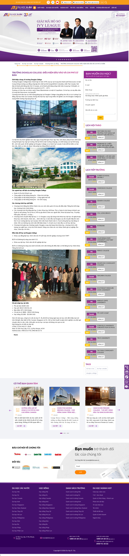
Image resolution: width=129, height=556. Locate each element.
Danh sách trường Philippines (76, 518)
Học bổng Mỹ (43, 492)
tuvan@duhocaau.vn (92, 460)
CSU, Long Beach (103, 213)
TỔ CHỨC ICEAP (103, 313)
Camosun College (104, 188)
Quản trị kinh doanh (99, 514)
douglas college (91, 373)
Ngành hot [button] (64, 7)
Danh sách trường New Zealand (76, 508)
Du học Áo (15, 524)
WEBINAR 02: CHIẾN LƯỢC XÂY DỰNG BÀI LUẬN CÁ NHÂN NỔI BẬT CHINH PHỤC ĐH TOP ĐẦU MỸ (106, 147)
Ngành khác (97, 518)
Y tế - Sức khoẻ (98, 495)
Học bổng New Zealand (47, 508)
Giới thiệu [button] (40, 7)
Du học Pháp (16, 527)
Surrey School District (103, 176)
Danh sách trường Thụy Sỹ (75, 511)
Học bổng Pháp (44, 527)
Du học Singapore (18, 505)
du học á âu (90, 368)
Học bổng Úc (43, 495)
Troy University (103, 338)
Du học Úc (15, 495)
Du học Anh (16, 501)
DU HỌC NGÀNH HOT (102, 488)
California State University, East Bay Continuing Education (105, 240)
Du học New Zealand (19, 508)
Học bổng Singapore (45, 505)
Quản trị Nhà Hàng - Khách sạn (103, 498)
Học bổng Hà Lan (44, 514)
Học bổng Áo (43, 524)
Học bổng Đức (44, 521)
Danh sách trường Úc (73, 495)
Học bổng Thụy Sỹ (45, 511)
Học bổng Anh (43, 501)
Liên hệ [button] (114, 7)
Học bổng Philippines (46, 518)
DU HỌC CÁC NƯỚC (21, 488)
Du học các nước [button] (52, 7)
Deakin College (103, 200)
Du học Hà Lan (17, 514)
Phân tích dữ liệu (98, 501)
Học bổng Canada (45, 498)
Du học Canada (17, 498)
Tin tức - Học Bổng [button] (76, 7)
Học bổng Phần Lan (45, 531)
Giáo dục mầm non (99, 492)
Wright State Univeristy (102, 301)
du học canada (102, 368)
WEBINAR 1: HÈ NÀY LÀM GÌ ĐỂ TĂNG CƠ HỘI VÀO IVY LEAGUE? (106, 158)
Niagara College (104, 275)
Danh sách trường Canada (74, 498)
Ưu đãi (92, 7)
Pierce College (103, 250)
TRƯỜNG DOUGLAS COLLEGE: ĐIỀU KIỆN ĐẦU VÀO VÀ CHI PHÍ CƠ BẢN (83, 63)
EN (102, 2)
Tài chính (96, 508)
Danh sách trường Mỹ (73, 492)
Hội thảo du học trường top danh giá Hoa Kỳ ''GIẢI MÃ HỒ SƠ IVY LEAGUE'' (106, 133)
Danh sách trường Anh (73, 501)
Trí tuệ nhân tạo (98, 505)
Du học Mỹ (15, 492)
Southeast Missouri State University (105, 289)
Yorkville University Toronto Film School (106, 326)
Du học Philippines (18, 518)
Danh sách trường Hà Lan (74, 514)
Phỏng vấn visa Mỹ (103, 7)
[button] (61, 433)
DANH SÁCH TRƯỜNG (75, 488)
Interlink (101, 225)
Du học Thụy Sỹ (17, 511)
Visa (86, 7)
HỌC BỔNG (44, 488)
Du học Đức (16, 521)
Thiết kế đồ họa (98, 511)
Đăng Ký (101, 137)
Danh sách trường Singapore (75, 505)
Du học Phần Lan (17, 531)
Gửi (100, 117)
